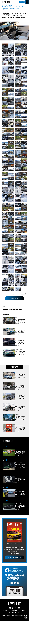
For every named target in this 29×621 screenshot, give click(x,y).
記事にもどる (14, 298)
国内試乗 (10, 5)
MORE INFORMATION (14, 557)
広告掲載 (11, 612)
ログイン (15, 1)
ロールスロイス (13, 309)
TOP (2, 5)
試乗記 (6, 5)
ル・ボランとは (6, 610)
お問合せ (24, 610)
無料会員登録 (21, 1)
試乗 (21, 309)
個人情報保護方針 (16, 610)
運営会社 (17, 612)
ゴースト (6, 309)
